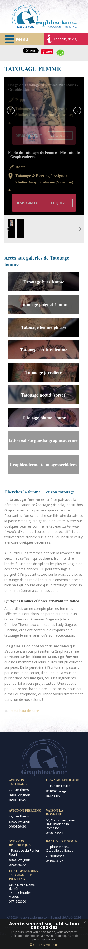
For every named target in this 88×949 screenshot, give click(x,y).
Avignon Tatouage (18, 781)
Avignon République (20, 842)
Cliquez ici (60, 135)
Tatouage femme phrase (43, 327)
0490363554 (54, 832)
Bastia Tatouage (61, 840)
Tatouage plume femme (44, 417)
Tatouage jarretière (43, 372)
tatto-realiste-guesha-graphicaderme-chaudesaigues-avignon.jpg (44, 443)
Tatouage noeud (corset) (43, 395)
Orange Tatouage (62, 779)
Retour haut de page (24, 710)
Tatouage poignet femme (44, 304)
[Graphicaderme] (44, 16)
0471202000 (17, 901)
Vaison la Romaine (55, 812)
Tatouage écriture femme (43, 350)
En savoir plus (48, 945)
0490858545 (17, 800)
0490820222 (17, 864)
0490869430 (17, 826)
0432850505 (54, 796)
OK (32, 944)
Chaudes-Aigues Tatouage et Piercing (23, 875)
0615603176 (54, 860)
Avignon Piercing (25, 810)
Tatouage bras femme (43, 282)
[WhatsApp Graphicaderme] (60, 52)
